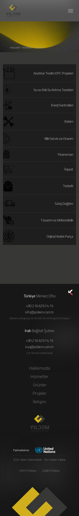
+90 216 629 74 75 (39, 306)
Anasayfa (15, 47)
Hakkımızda (39, 368)
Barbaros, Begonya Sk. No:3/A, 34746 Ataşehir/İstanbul (39, 318)
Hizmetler (39, 376)
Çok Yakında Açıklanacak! (39, 353)
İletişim (39, 401)
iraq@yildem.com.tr (39, 346)
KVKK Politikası (27, 470)
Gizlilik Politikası (51, 470)
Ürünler (39, 385)
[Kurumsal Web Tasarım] (70, 292)
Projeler (39, 393)
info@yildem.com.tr (39, 312)
